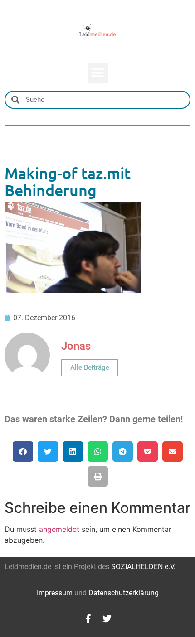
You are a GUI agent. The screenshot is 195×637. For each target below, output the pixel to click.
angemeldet (59, 529)
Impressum (55, 593)
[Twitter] (107, 618)
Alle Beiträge (89, 367)
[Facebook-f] (88, 618)
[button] (98, 73)
